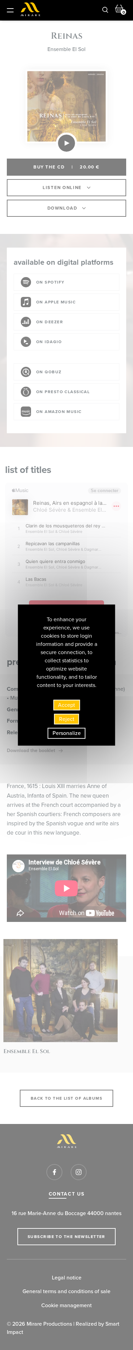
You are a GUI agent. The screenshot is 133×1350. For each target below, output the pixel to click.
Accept (66, 705)
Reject (66, 719)
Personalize (67, 733)
